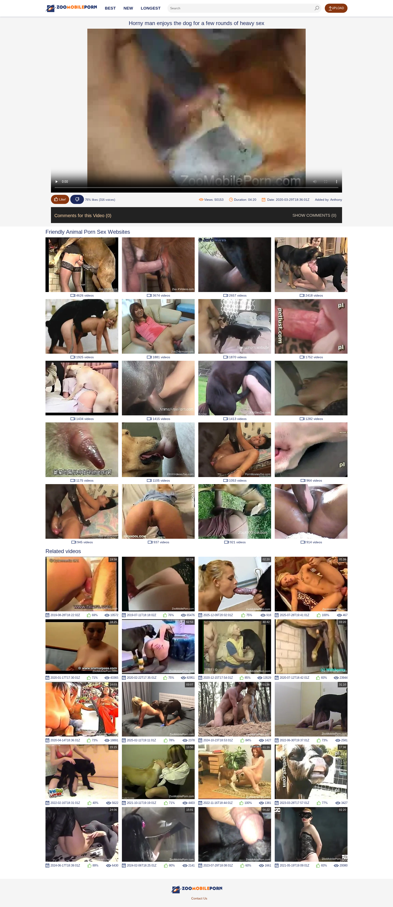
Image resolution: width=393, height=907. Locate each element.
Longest (151, 8)
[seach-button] (316, 8)
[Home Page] (71, 8)
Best (110, 8)
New (128, 8)
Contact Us (199, 898)
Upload (338, 8)
